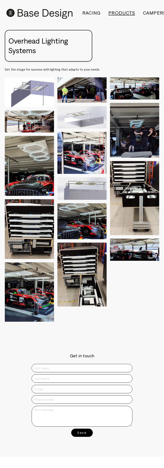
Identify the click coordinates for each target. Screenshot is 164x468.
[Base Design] (39, 13)
